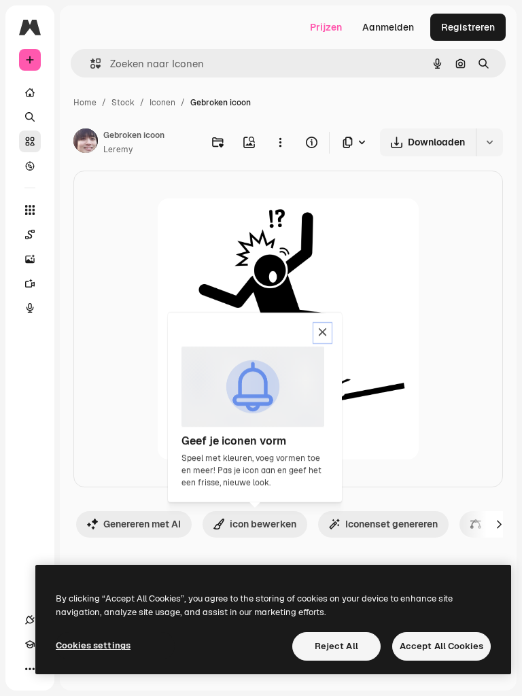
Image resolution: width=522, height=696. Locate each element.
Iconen (162, 102)
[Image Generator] (30, 259)
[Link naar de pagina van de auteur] (85, 142)
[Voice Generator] (30, 308)
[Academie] (30, 644)
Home (85, 102)
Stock (123, 102)
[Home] (30, 92)
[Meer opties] (280, 142)
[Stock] (30, 141)
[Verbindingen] (30, 620)
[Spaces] (30, 234)
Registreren (468, 27)
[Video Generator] (30, 283)
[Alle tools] (30, 210)
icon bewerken (263, 524)
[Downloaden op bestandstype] (355, 142)
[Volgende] (499, 524)
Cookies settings (93, 645)
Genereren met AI (142, 524)
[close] (322, 333)
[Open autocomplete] (90, 63)
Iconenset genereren (391, 524)
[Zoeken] (30, 117)
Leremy (118, 149)
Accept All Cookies (441, 646)
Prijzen (326, 27)
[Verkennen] (30, 166)
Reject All (336, 646)
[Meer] (30, 669)
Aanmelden (388, 27)
